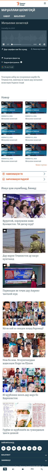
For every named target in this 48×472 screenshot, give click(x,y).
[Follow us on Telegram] (29, 448)
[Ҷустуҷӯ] (41, 469)
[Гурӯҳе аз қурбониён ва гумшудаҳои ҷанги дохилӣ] (24, 415)
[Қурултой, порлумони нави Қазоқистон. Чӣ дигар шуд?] (24, 206)
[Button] (10, 59)
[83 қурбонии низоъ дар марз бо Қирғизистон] (24, 380)
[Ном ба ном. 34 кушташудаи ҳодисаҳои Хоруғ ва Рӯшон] (24, 345)
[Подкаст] (40, 448)
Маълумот (19, 16)
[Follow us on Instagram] (19, 448)
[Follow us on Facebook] (8, 448)
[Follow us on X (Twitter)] (24, 448)
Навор (6, 16)
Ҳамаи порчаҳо (41, 165)
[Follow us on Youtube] (14, 448)
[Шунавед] (13, 469)
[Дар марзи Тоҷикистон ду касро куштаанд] (24, 241)
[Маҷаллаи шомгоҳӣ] (12, 107)
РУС (32, 469)
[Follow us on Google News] (3, 448)
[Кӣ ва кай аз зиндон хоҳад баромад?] (24, 313)
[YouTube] (23, 469)
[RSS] (34, 448)
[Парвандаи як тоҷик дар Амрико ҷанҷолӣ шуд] (24, 276)
